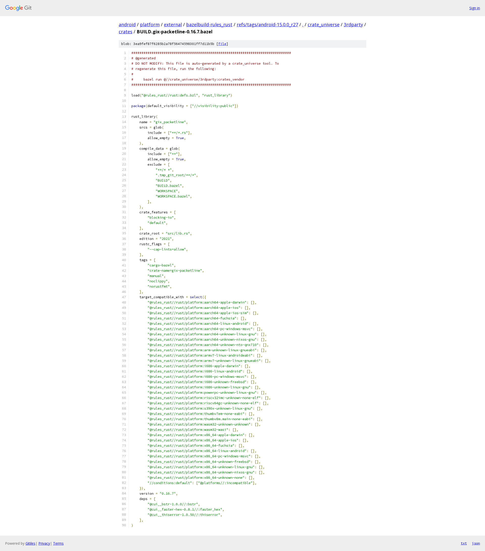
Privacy (44, 543)
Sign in (474, 8)
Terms (58, 543)
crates (125, 32)
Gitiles (30, 543)
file (222, 44)
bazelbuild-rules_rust (209, 24)
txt (464, 543)
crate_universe (324, 24)
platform (150, 24)
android (127, 24)
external (173, 24)
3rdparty (353, 24)
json (476, 543)
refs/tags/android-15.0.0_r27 (267, 24)
